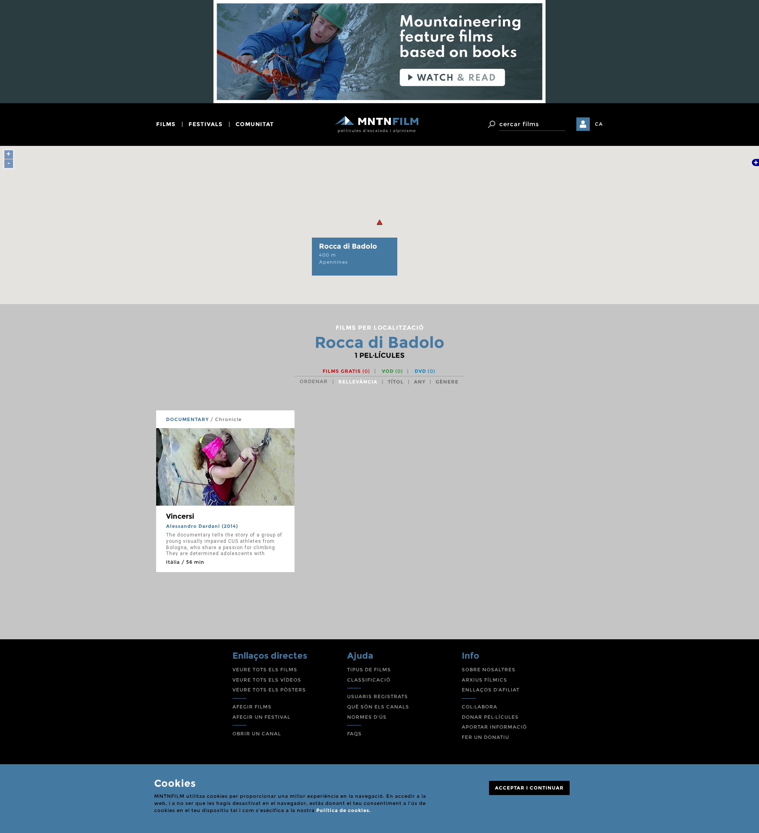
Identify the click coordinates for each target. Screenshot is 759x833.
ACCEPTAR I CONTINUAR (529, 788)
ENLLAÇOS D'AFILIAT (490, 690)
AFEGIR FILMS (252, 707)
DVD (425, 371)
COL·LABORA (479, 707)
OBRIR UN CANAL (256, 734)
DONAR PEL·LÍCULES (490, 717)
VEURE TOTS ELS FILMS (264, 669)
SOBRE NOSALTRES (488, 669)
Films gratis (346, 371)
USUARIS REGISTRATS (377, 696)
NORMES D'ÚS (367, 717)
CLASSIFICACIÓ (369, 680)
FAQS (354, 734)
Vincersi (180, 516)
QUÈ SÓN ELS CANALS (378, 707)
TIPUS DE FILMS (369, 669)
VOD (392, 371)
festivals (206, 124)
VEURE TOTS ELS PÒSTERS (269, 690)
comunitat (255, 124)
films (166, 124)
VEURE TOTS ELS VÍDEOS (266, 680)
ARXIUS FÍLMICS (484, 680)
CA (599, 124)
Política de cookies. (343, 810)
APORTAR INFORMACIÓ (494, 727)
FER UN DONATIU (485, 737)
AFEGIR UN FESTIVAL (261, 717)
